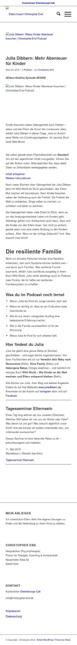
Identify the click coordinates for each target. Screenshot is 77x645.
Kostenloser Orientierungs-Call (38, 2)
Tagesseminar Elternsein (20, 460)
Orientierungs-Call (30, 591)
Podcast (28, 69)
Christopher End (46, 69)
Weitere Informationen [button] (18, 178)
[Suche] (56, 14)
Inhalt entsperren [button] (15, 174)
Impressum (13, 611)
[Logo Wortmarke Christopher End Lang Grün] (32, 14)
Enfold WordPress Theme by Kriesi (53, 639)
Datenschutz (14, 616)
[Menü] (65, 14)
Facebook (11, 395)
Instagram (45, 391)
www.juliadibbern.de (49, 387)
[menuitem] (56, 14)
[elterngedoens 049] (33, 42)
